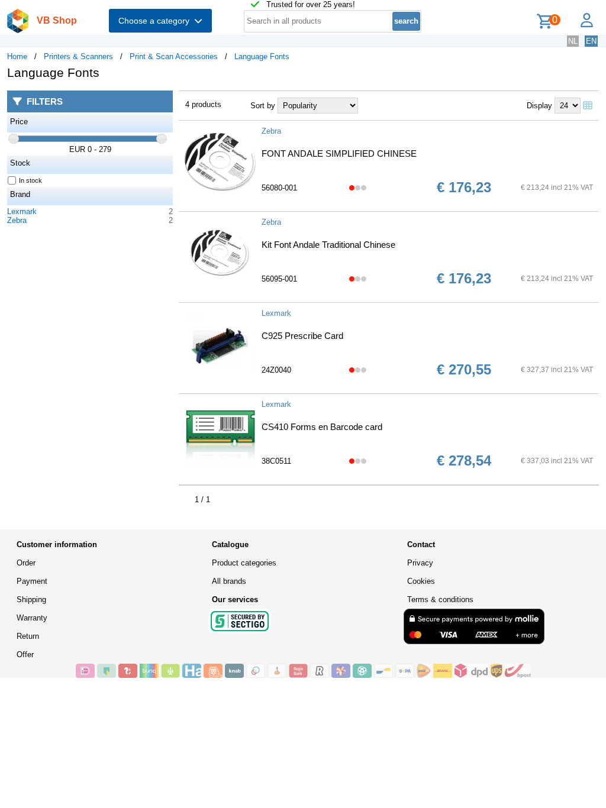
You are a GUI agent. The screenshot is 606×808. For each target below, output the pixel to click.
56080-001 (279, 187)
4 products (203, 104)
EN (591, 41)
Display (539, 105)
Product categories (244, 562)
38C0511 (276, 461)
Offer (25, 654)
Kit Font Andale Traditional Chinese (328, 245)
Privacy (420, 562)
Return (28, 636)
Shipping (31, 599)
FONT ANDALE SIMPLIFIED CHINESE (339, 153)
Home (17, 56)
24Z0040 (276, 370)
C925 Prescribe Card (302, 336)
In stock (30, 180)
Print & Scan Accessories (174, 56)
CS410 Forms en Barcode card (322, 427)
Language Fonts (261, 56)
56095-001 (279, 278)
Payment (32, 581)
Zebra (17, 220)
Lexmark (22, 211)
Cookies (421, 581)
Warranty (32, 617)
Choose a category (156, 20)
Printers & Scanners (78, 56)
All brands (229, 581)
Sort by (262, 105)
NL (573, 41)
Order (26, 562)
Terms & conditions (440, 599)
